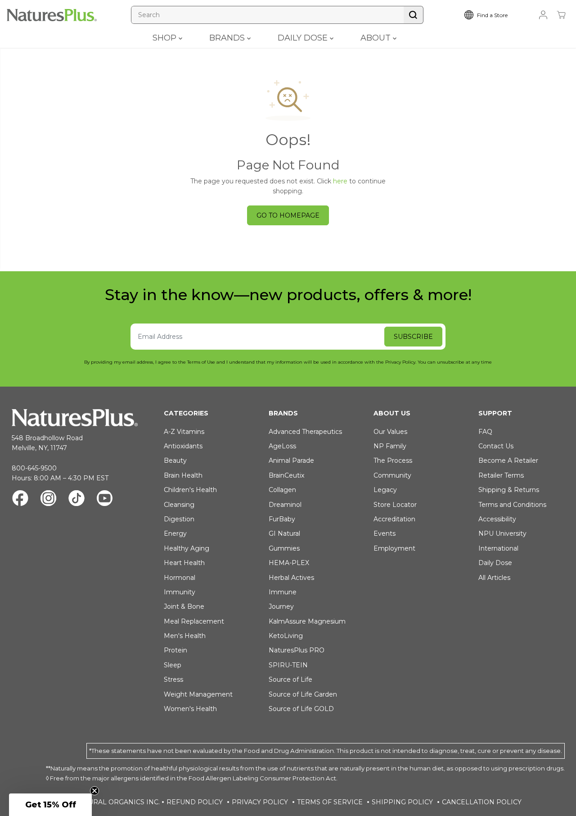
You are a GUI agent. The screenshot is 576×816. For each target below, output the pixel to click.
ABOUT (376, 38)
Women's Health (190, 709)
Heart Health (184, 563)
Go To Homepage (288, 215)
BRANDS (228, 38)
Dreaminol (285, 505)
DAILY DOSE (304, 38)
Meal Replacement (194, 621)
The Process (393, 460)
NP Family (390, 446)
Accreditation (394, 519)
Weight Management (198, 694)
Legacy (385, 490)
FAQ (485, 432)
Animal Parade (291, 460)
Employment (394, 548)
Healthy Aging (186, 548)
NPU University (502, 533)
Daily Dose (495, 563)
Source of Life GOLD (301, 709)
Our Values (390, 432)
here (340, 181)
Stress (173, 679)
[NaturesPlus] (52, 15)
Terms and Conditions (512, 505)
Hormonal (179, 578)
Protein (175, 650)
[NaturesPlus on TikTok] (76, 499)
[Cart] (561, 15)
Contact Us (495, 446)
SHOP (166, 38)
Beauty (175, 460)
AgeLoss (282, 446)
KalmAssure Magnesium (307, 621)
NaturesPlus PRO (296, 650)
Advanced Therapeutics (305, 432)
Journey (281, 606)
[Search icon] (413, 15)
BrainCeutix (286, 475)
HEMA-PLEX (289, 563)
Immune (283, 592)
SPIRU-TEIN (288, 665)
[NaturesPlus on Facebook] (20, 499)
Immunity (179, 592)
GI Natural (284, 533)
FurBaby (282, 519)
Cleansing (179, 505)
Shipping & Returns (508, 490)
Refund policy (194, 802)
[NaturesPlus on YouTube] (104, 499)
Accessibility (497, 519)
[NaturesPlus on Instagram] (48, 499)
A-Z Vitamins (184, 432)
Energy (175, 533)
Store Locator (395, 505)
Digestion (179, 519)
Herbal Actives (291, 578)
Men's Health (185, 636)
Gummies (284, 548)
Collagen (282, 490)
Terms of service (330, 802)
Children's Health (190, 490)
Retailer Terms (501, 475)
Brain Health (183, 475)
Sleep (172, 665)
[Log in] (543, 15)
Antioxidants (183, 446)
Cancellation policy (482, 802)
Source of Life (290, 679)
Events (385, 533)
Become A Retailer (508, 460)
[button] (50, 804)
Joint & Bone (184, 606)
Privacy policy (260, 802)
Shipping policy (402, 802)
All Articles (494, 578)
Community (392, 475)
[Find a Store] (492, 15)
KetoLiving (286, 636)
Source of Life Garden (303, 694)
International (498, 548)
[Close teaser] (94, 790)
